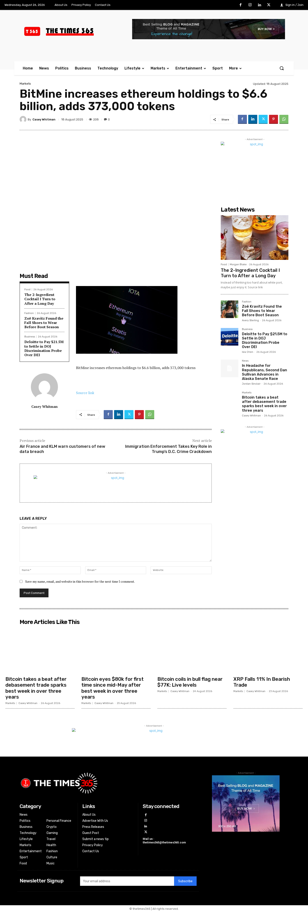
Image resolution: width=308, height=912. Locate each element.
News (245, 361)
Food (27, 289)
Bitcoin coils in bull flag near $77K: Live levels (190, 682)
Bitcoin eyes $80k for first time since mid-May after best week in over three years (112, 688)
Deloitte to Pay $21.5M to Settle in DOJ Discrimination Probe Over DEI (44, 348)
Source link (85, 392)
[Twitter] (269, 5)
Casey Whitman (43, 119)
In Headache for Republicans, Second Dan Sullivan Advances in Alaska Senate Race (264, 372)
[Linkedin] (259, 5)
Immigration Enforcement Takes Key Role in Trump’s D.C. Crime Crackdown (168, 449)
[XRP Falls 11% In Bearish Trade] (268, 650)
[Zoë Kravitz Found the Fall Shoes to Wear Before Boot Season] (229, 309)
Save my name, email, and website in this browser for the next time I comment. (80, 581)
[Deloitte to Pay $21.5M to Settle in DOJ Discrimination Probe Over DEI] (229, 337)
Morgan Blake (238, 264)
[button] (281, 68)
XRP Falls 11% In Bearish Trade (261, 682)
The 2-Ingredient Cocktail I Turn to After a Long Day (39, 299)
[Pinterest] (273, 119)
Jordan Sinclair (251, 383)
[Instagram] (250, 5)
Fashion (29, 313)
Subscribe (185, 881)
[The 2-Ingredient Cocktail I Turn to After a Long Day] (254, 237)
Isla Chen (247, 352)
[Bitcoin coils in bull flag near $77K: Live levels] (192, 650)
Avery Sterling (250, 320)
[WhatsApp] (283, 119)
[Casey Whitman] (24, 119)
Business (29, 336)
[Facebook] (241, 5)
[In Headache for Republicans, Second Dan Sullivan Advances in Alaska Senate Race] (229, 368)
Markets (25, 83)
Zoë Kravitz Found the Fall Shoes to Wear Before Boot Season (43, 322)
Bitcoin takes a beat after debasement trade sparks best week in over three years (264, 404)
